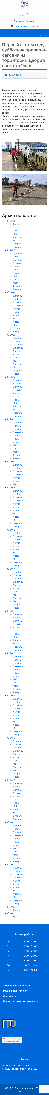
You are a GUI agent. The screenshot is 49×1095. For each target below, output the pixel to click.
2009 (12, 907)
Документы (9, 996)
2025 (12, 250)
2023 (12, 334)
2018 (12, 529)
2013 (12, 737)
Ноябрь (17, 256)
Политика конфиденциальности (20, 1001)
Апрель (17, 237)
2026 (12, 221)
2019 (12, 487)
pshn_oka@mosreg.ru (26, 26)
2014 (12, 695)
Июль (16, 227)
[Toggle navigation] (43, 33)
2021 (12, 419)
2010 (12, 864)
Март (16, 240)
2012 (12, 780)
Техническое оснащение (16, 985)
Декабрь (17, 253)
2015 (12, 653)
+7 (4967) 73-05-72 (26, 21)
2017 (12, 568)
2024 (12, 292)
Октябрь (17, 260)
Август (16, 224)
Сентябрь (18, 263)
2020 (12, 461)
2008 (12, 913)
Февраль (17, 243)
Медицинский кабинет (15, 990)
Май (15, 234)
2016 (12, 611)
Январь (17, 247)
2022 (12, 377)
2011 (12, 822)
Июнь (16, 230)
